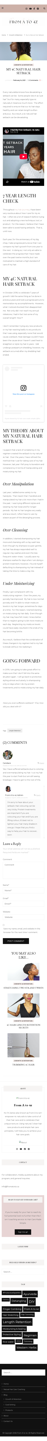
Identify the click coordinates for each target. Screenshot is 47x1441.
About (6, 1416)
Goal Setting (10, 1405)
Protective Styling (12, 1334)
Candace (7, 763)
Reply (42, 763)
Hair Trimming (27, 1315)
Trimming (28, 1341)
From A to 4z (31, 1309)
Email (6, 898)
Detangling (19, 1300)
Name (6, 885)
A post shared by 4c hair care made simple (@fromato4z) (25, 418)
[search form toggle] (44, 8)
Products (9, 1410)
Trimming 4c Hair (23, 1064)
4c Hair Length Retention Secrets (23, 1026)
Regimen (30, 1335)
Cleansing (6, 1299)
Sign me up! (23, 1232)
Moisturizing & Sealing (14, 1329)
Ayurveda (30, 1294)
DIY (32, 1302)
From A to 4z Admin (14, 795)
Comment (7, 859)
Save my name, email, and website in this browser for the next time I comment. (21, 930)
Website (6, 912)
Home (6, 1384)
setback (19, 1341)
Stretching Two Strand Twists (23, 987)
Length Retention (15, 730)
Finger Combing (12, 1309)
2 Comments (33, 80)
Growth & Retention (23, 65)
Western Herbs (27, 1347)
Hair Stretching (10, 1315)
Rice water (8, 1342)
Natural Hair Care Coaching (14, 1389)
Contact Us (8, 1421)
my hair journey (22, 210)
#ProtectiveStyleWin (12, 1293)
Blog (5, 1395)
